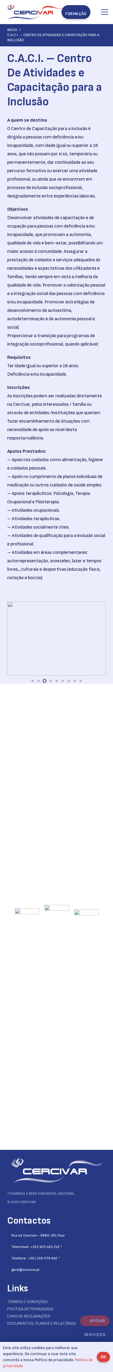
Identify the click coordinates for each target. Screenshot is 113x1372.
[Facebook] (9, 1333)
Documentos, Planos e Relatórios (41, 1323)
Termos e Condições (27, 1301)
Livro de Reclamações (28, 1316)
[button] (104, 12)
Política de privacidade (30, 1308)
